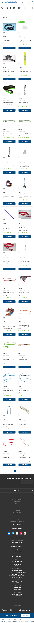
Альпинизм (17, 501)
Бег (17, 514)
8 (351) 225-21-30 (17, 588)
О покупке (17, 524)
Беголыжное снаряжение (17, 499)
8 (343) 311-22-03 (17, 552)
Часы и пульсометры (17, 516)
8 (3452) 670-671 (17, 562)
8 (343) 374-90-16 (17, 575)
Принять (25, 615)
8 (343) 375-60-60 (17, 578)
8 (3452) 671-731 (17, 564)
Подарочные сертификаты (17, 521)
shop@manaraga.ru (17, 546)
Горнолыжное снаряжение (17, 505)
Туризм (17, 497)
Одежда (17, 494)
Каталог (17, 490)
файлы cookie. (15, 615)
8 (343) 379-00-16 (17, 581)
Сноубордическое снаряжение (17, 508)
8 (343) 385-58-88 (17, 542)
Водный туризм (17, 519)
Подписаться (27, 481)
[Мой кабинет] (28, 2)
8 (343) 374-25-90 (17, 571)
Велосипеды (17, 510)
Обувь (17, 503)
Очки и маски (17, 512)
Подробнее (9, 47)
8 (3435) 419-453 (17, 595)
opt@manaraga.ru (17, 556)
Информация (17, 528)
